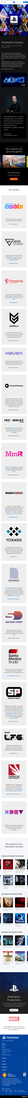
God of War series (19, 669)
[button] (14, 80)
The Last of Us (20, 510)
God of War (19, 790)
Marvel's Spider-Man (18, 428)
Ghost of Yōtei (20, 710)
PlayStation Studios (6, 1049)
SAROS (12, 403)
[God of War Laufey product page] (14, 161)
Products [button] (4, 1058)
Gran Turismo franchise (11, 589)
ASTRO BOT (19, 220)
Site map (16, 1091)
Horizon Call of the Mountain (13, 297)
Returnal (17, 406)
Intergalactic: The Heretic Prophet (14, 513)
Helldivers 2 (11, 790)
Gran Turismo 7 (16, 595)
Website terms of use (10, 1092)
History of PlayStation (6, 1054)
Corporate (4, 1053)
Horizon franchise (9, 334)
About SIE (4, 1045)
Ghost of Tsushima (12, 712)
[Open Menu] (1, 2)
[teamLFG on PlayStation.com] (14, 736)
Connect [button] (4, 1070)
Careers (3, 1047)
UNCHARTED (11, 510)
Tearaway (20, 467)
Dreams (9, 468)
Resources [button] (4, 1067)
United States (7, 1088)
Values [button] (3, 1061)
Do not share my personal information (22, 1091)
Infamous (15, 715)
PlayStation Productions (6, 1051)
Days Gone (16, 257)
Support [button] (4, 1064)
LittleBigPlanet (14, 467)
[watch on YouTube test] (23, 85)
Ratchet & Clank (13, 429)
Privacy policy (6, 1091)
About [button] (3, 1043)
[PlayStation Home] (14, 2)
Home (3, 1040)
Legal (3, 1090)
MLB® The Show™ (17, 630)
